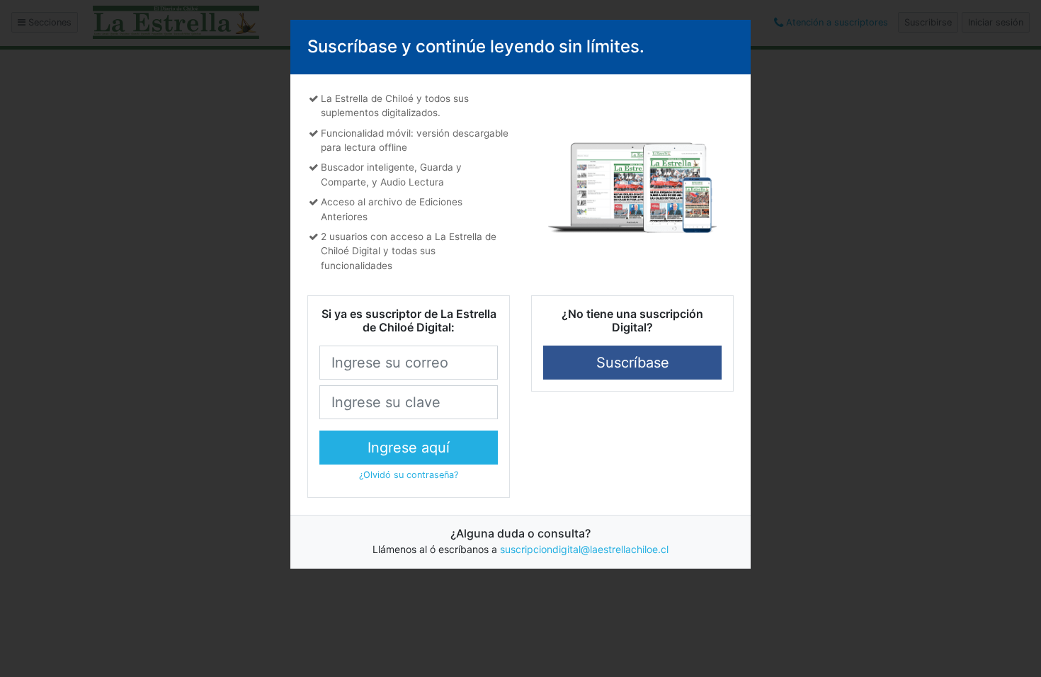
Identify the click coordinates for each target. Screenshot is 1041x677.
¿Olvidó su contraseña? (408, 475)
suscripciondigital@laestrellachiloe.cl (584, 549)
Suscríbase (632, 362)
